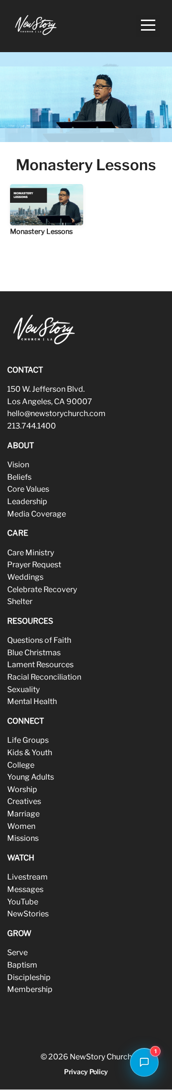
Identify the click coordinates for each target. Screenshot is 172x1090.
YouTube (22, 901)
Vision (18, 464)
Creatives (24, 801)
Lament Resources (40, 664)
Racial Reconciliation (44, 677)
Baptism (22, 964)
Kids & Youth (29, 752)
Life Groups (28, 740)
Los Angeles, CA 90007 (49, 401)
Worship (22, 789)
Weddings (25, 577)
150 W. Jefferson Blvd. (46, 389)
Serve (17, 952)
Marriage (23, 813)
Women (21, 826)
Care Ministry (30, 552)
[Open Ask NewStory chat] (144, 1062)
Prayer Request (34, 564)
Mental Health (32, 701)
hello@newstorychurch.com (56, 413)
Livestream (27, 876)
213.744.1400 (31, 425)
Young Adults (30, 777)
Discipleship (29, 977)
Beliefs (19, 477)
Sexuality (23, 689)
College (20, 765)
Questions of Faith (39, 640)
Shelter (19, 601)
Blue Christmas (34, 652)
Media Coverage (36, 513)
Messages (25, 889)
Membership (30, 989)
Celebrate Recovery (42, 589)
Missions (23, 838)
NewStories (28, 913)
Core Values (28, 489)
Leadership (27, 501)
